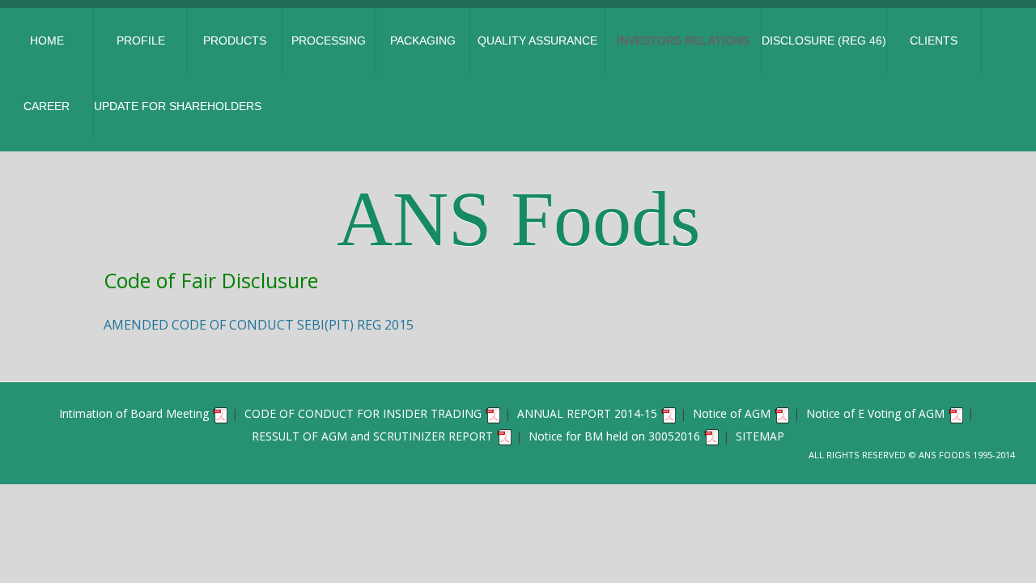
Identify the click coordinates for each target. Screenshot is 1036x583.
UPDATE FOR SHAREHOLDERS (177, 106)
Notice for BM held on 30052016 (614, 436)
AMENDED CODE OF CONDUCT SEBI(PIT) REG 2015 (259, 325)
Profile (141, 40)
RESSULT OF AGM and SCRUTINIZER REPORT (372, 436)
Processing (328, 40)
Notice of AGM (732, 413)
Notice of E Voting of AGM (875, 413)
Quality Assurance (537, 40)
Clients (933, 40)
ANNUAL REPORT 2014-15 (587, 413)
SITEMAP (760, 436)
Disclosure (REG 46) (824, 40)
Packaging (423, 40)
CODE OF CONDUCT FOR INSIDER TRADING (363, 413)
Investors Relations (683, 40)
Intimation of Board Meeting (134, 413)
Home (47, 40)
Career (46, 106)
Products (234, 40)
